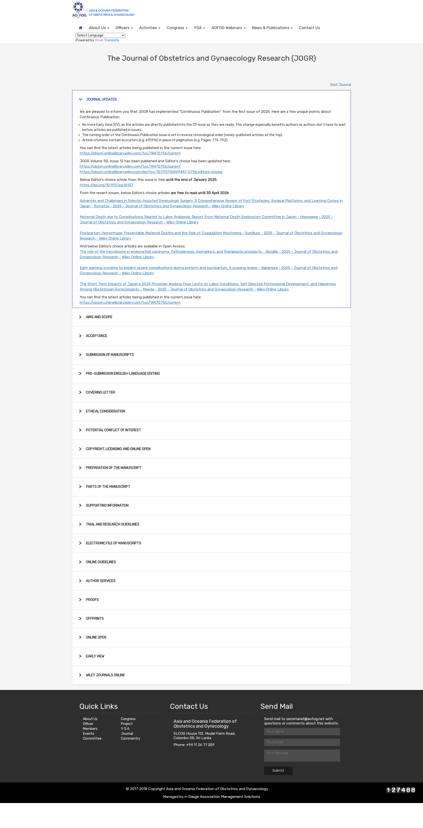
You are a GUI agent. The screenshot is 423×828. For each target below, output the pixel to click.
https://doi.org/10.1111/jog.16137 (106, 185)
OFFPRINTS (95, 619)
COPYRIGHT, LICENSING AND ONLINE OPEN (118, 449)
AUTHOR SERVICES (101, 581)
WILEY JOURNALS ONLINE (105, 675)
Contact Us (309, 27)
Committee (92, 738)
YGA (198, 27)
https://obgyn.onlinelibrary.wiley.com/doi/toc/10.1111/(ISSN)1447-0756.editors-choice (151, 172)
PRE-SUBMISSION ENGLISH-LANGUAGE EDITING (123, 374)
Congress (176, 27)
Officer (88, 724)
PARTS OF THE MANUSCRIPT (108, 487)
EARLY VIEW (95, 656)
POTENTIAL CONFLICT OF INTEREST (113, 430)
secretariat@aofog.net (305, 719)
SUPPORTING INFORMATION (107, 505)
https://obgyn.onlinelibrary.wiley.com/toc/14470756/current (130, 153)
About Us (98, 27)
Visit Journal (340, 84)
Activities (148, 27)
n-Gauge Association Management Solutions (222, 796)
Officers (123, 27)
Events (88, 734)
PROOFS (92, 600)
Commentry (130, 738)
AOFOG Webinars (227, 27)
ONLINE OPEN (96, 637)
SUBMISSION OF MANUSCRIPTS (110, 355)
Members (90, 729)
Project (127, 724)
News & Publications (271, 27)
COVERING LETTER (100, 392)
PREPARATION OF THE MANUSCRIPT (113, 468)
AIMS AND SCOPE (99, 317)
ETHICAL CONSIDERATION (105, 411)
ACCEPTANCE (96, 336)
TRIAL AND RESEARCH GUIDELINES (112, 524)
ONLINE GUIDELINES (101, 562)
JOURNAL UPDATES (101, 99)
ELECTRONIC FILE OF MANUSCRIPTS (113, 543)
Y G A (125, 729)
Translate (111, 40)
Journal (127, 734)
